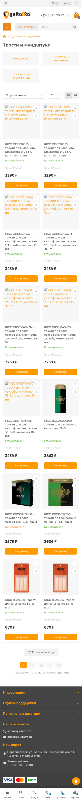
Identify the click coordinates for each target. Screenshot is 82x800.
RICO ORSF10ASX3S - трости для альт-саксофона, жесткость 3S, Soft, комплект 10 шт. (21, 428)
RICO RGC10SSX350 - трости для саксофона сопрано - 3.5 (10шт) (60, 517)
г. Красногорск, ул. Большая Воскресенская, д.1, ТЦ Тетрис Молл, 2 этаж (41, 753)
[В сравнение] (36, 115)
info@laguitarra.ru (19, 736)
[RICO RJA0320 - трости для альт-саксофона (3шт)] (21, 578)
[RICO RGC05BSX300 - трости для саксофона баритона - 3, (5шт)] (60, 399)
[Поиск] (75, 27)
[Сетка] (68, 95)
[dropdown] (5, 3)
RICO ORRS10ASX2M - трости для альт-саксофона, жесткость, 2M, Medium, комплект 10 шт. (60, 241)
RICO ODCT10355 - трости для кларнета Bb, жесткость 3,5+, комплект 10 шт (59, 149)
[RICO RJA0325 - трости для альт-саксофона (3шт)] (60, 578)
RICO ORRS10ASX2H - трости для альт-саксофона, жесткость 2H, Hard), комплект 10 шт (21, 241)
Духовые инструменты (26, 36)
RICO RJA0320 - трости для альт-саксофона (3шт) (21, 603)
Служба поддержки (19, 703)
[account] (76, 3)
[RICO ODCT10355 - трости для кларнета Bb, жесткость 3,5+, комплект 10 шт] (60, 122)
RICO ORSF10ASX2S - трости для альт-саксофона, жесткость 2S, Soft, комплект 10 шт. (60, 334)
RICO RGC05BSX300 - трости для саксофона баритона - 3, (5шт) (60, 424)
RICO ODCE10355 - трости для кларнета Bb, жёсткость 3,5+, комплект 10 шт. (20, 149)
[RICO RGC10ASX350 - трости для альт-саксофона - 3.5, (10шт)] (21, 492)
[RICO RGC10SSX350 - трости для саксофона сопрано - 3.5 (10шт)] (60, 492)
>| (58, 665)
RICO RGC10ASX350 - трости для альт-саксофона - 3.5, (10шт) (21, 517)
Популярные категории (23, 714)
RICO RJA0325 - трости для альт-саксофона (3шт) (60, 603)
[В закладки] (36, 108)
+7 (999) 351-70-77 (51, 15)
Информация (14, 692)
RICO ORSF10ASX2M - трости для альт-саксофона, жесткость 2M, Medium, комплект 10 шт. (21, 334)
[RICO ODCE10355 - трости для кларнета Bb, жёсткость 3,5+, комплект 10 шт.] (21, 122)
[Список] (75, 95)
